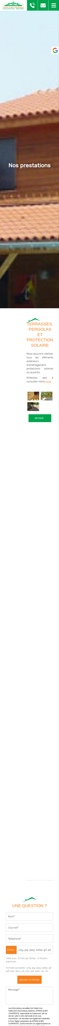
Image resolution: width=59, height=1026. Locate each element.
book (48, 381)
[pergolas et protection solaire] (33, 406)
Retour (38, 418)
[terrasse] (47, 396)
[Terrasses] (33, 396)
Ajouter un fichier (29, 979)
